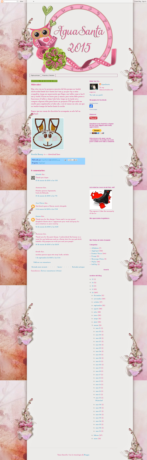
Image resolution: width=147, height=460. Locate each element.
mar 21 (98, 361)
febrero (96, 435)
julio (96, 312)
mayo (96, 318)
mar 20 (99, 365)
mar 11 (98, 394)
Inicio (60, 267)
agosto (96, 309)
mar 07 (99, 411)
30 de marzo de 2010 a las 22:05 (47, 244)
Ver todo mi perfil (96, 95)
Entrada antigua (78, 267)
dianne (38, 216)
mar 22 (99, 358)
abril (96, 322)
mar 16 (98, 378)
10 (93, 292)
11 (93, 289)
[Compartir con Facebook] (74, 160)
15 (93, 279)
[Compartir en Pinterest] (76, 160)
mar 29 (99, 335)
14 (93, 282)
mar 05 (99, 418)
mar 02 (99, 428)
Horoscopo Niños (98, 259)
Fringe (94, 256)
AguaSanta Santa (94, 103)
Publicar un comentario (42, 262)
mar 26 (99, 345)
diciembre (98, 295)
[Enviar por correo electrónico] (69, 160)
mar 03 (98, 424)
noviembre (98, 299)
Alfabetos (95, 248)
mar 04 (99, 421)
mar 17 (98, 375)
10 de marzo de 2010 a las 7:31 (46, 196)
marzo (96, 325)
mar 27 (99, 341)
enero (96, 438)
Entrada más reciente (39, 267)
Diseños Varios (97, 253)
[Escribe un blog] (71, 160)
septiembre (98, 305)
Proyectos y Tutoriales (48, 75)
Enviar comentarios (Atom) (51, 271)
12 (93, 286)
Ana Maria (40, 203)
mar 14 (98, 384)
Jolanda (38, 174)
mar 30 (98, 331)
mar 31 (98, 328)
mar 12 (98, 391)
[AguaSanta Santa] (91, 107)
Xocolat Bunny (37, 154)
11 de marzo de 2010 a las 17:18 (47, 209)
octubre (97, 302)
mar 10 (98, 398)
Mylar (94, 262)
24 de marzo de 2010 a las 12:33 (47, 227)
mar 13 (98, 388)
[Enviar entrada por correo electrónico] (65, 160)
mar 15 (98, 381)
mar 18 (98, 371)
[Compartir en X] (73, 160)
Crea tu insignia (93, 109)
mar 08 (99, 408)
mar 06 (99, 414)
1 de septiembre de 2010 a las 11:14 (48, 258)
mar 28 (99, 338)
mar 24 (99, 351)
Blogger (86, 455)
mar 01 (98, 431)
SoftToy (94, 264)
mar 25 (98, 348)
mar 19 (98, 368)
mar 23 (98, 355)
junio (96, 315)
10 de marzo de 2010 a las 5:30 (47, 180)
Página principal (35, 75)
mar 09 (99, 404)
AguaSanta (105, 84)
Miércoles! (99, 400)
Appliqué (42, 163)
